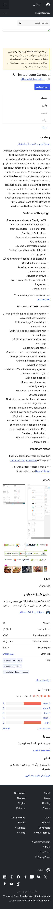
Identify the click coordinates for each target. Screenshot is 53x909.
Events (21, 822)
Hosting (46, 803)
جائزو (44, 105)
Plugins (21, 803)
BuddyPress (42, 857)
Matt (46, 847)
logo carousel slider (12, 666)
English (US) (8, 654)
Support (46, 822)
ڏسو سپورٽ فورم (41, 749)
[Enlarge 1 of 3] (46, 488)
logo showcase (21, 672)
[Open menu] (4, 4)
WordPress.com (40, 842)
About (47, 793)
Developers (44, 827)
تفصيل (44, 97)
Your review (44, 728)
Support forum (42, 471)
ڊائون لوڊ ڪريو (42, 87)
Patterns (20, 808)
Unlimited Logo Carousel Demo (34, 144)
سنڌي (41, 870)
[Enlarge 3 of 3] (46, 544)
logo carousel (10, 660)
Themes (21, 798)
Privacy (46, 808)
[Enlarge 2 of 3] (21, 488)
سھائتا (44, 127)
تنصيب (44, 112)
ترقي (44, 120)
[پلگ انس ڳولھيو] (20, 23)
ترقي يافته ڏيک (43, 680)
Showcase (19, 793)
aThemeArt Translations (33, 79)
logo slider (8, 672)
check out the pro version (23, 460)
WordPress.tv (41, 832)
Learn (47, 817)
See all (6, 728)
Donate (20, 827)
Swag (21, 832)
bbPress (44, 852)
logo (20, 660)
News (47, 798)
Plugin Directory (42, 13)
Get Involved (18, 817)
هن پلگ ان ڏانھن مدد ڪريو (37, 775)
